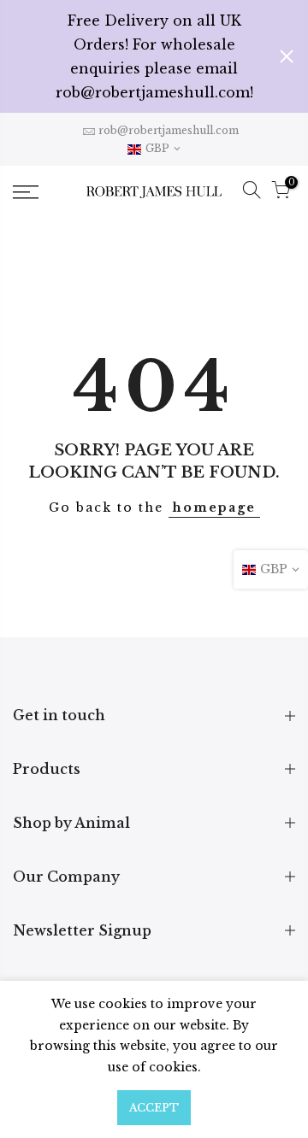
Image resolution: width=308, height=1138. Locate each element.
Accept (154, 1107)
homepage (214, 507)
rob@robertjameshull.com (168, 130)
